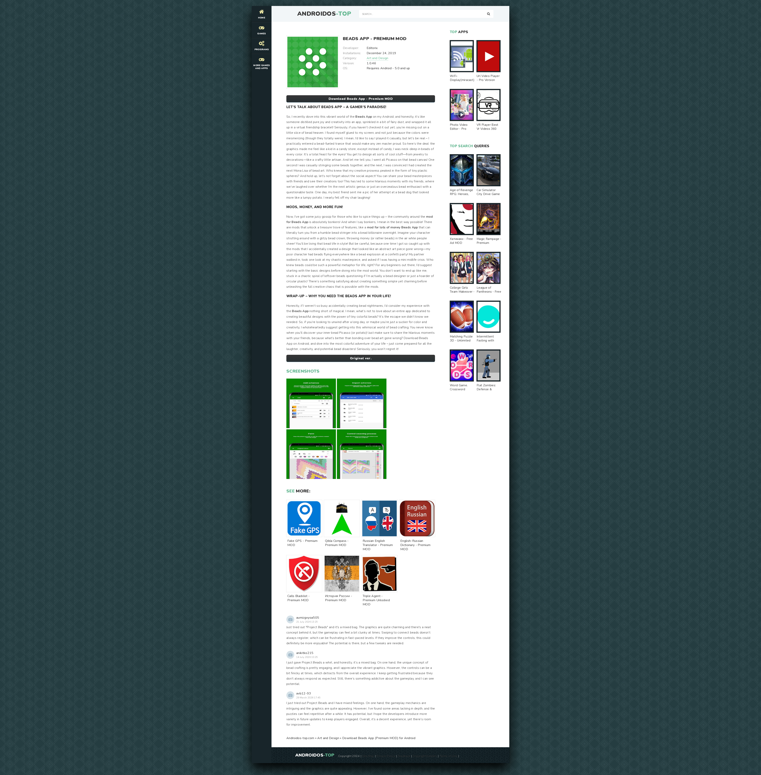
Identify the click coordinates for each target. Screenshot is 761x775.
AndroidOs (324, 14)
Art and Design (377, 58)
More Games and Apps (261, 67)
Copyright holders (425, 756)
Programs (261, 49)
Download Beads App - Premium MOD (361, 99)
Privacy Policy (386, 756)
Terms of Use (448, 756)
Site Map (368, 756)
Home (261, 17)
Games (261, 33)
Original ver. (360, 358)
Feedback (404, 756)
